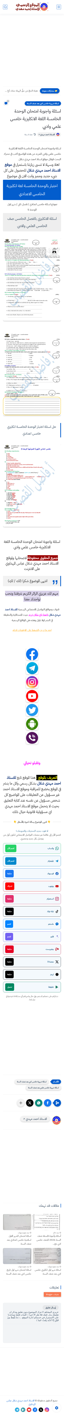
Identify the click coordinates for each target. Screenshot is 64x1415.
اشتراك (9, 886)
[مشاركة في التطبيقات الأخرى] (21, 1103)
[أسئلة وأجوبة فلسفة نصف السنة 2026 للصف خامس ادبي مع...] (47, 1222)
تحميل (9, 987)
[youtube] (29, 1409)
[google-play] (23, 1409)
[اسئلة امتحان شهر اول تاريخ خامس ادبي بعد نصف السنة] (17, 1256)
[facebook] (35, 1409)
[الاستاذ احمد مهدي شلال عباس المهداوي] (32, 6)
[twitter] (41, 1409)
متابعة (9, 873)
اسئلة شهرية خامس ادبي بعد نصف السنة (43, 103)
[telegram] (17, 1409)
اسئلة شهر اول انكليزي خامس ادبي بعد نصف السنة (48, 1272)
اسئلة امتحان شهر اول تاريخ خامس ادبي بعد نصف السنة (18, 1272)
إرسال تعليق (51, 1307)
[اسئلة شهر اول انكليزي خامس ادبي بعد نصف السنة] (47, 1256)
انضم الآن (10, 848)
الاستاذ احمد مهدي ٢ (47, 134)
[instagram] (47, 1409)
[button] (47, 1103)
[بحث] (5, 7)
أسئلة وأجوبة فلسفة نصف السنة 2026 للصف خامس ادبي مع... (48, 1239)
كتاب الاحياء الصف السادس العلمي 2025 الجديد (21, 91)
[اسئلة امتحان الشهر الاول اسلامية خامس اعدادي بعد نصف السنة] (17, 1222)
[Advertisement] (32, 52)
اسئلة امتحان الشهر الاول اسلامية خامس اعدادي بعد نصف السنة (19, 1239)
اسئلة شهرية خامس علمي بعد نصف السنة (43, 1087)
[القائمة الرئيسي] (59, 7)
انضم (9, 924)
